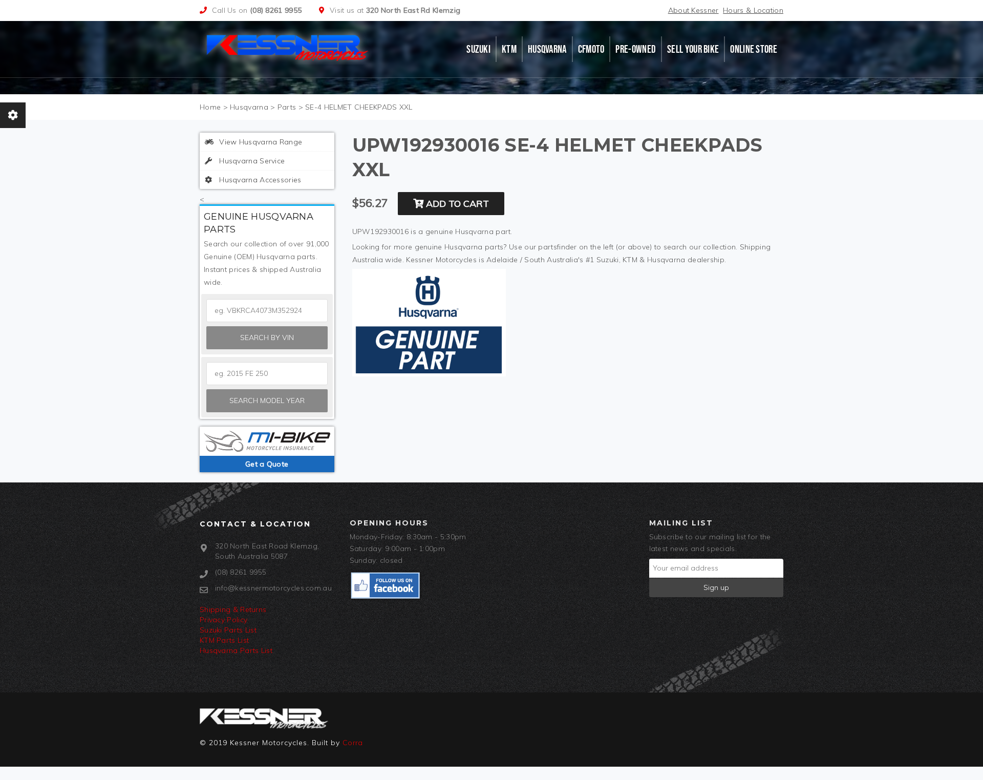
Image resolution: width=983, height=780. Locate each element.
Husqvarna (547, 49)
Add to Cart (456, 203)
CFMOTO (591, 49)
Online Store (753, 49)
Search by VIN (267, 337)
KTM (509, 49)
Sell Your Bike (693, 49)
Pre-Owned (635, 49)
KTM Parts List (224, 640)
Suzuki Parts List (228, 630)
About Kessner (693, 10)
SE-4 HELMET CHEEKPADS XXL (359, 107)
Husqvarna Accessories (259, 179)
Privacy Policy (223, 619)
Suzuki (478, 49)
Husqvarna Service (251, 160)
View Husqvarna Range (259, 141)
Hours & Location (753, 10)
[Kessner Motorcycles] (288, 46)
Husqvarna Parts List (236, 650)
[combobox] (267, 373)
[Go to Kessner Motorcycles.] (210, 107)
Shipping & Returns (233, 609)
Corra (353, 742)
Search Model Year (267, 400)
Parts (286, 107)
